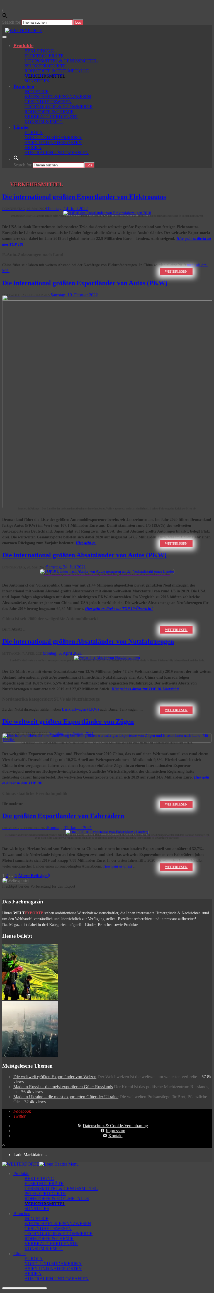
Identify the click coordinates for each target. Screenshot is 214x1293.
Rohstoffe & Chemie (49, 111)
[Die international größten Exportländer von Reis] (30, 998)
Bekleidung (39, 50)
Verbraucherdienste (51, 116)
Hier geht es (86, 543)
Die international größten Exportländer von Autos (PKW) (84, 283)
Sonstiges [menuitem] (37, 1208)
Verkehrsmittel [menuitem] (45, 1203)
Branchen (23, 86)
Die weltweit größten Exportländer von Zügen (68, 721)
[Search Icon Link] (16, 159)
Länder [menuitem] (19, 1253)
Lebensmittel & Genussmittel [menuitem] (61, 1188)
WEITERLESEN (176, 272)
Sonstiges (37, 80)
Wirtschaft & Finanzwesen (58, 96)
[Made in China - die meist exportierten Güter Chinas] (30, 1055)
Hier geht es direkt (118, 866)
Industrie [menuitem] (36, 1218)
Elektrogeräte (44, 55)
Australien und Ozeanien (57, 152)
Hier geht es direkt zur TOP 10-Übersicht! (119, 609)
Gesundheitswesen (48, 101)
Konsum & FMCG (44, 121)
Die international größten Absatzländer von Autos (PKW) (84, 555)
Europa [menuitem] (34, 1258)
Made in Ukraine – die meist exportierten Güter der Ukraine (65, 1096)
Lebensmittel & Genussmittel (61, 60)
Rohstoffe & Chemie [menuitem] (49, 1238)
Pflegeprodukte (45, 65)
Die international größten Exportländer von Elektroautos (84, 196)
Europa (34, 132)
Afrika (33, 147)
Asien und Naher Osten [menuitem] (53, 1268)
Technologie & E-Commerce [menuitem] (59, 1233)
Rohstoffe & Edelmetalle (57, 70)
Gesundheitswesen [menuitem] (48, 1228)
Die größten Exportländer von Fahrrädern (63, 815)
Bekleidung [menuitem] (39, 1178)
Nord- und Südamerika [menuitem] (53, 1263)
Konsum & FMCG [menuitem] (44, 1248)
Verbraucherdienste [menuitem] (51, 1243)
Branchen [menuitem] (21, 1213)
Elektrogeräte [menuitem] (44, 1183)
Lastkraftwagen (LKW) (80, 709)
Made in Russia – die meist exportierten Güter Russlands (63, 1086)
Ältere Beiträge (33, 875)
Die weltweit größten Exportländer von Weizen (54, 1076)
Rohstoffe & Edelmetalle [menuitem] (57, 1198)
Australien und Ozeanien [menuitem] (57, 1278)
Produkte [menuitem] (21, 1173)
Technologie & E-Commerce (59, 106)
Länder (21, 127)
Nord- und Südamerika (53, 137)
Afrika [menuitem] (33, 1273)
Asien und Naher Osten (53, 142)
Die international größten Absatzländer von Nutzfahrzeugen (88, 641)
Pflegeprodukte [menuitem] (45, 1193)
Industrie (36, 91)
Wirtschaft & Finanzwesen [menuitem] (58, 1223)
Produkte (23, 45)
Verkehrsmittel (45, 75)
